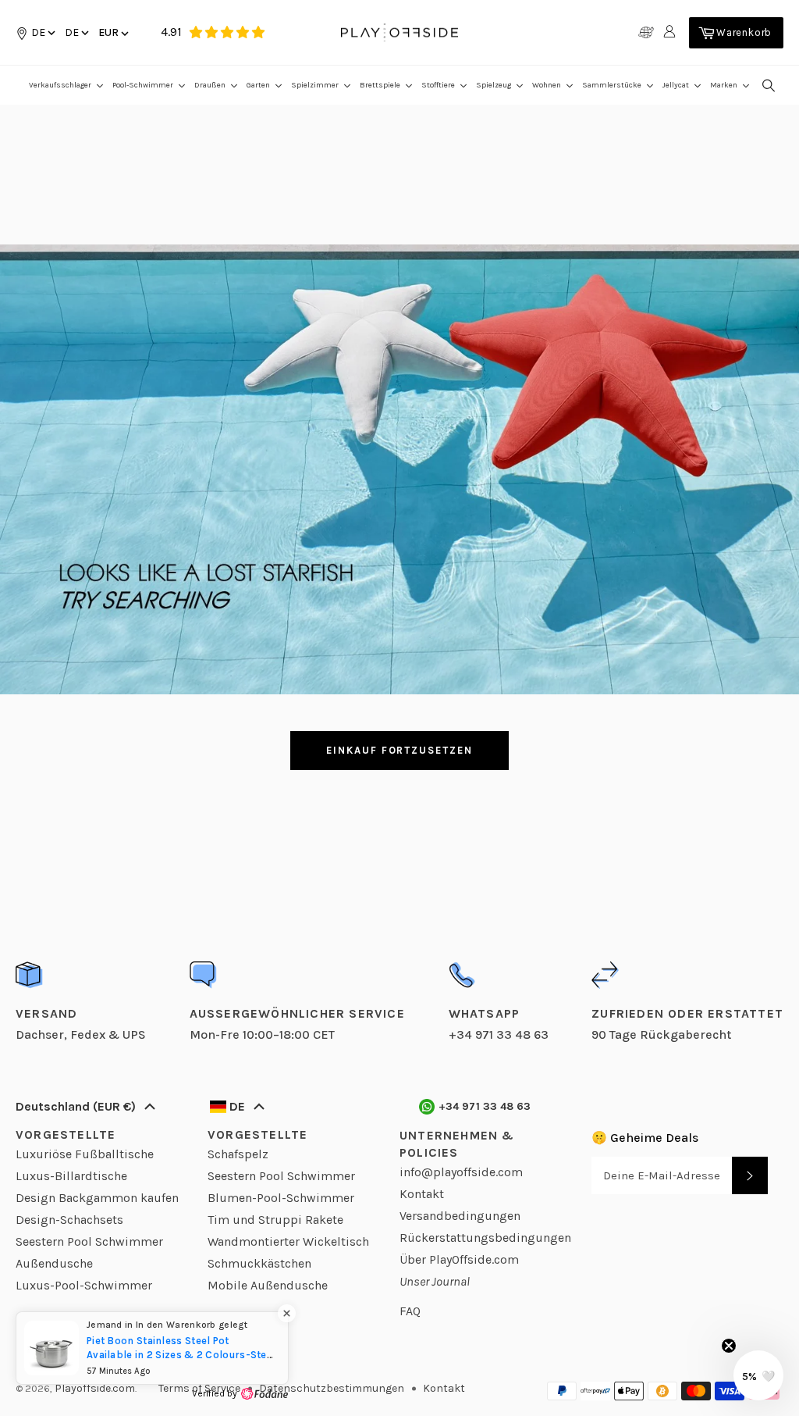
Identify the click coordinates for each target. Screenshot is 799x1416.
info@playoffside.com (461, 1172)
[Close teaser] (729, 1346)
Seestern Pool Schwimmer (89, 1241)
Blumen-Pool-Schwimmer (281, 1197)
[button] (76, 32)
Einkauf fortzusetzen (399, 750)
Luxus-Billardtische (71, 1175)
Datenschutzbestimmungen (331, 1388)
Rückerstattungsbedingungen (485, 1237)
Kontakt (422, 1193)
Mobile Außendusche (268, 1285)
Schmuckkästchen (259, 1263)
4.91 (171, 31)
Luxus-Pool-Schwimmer (84, 1285)
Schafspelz (238, 1154)
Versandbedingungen (460, 1215)
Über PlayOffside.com (459, 1259)
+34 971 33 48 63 (485, 1106)
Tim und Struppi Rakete (275, 1219)
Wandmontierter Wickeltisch (288, 1241)
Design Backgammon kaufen (97, 1197)
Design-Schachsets (69, 1219)
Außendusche (54, 1263)
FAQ (410, 1311)
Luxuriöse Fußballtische (85, 1154)
